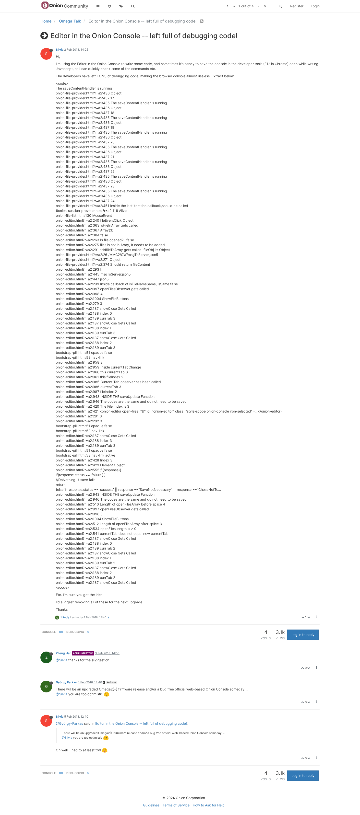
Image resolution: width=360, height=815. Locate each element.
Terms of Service (176, 805)
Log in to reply (302, 634)
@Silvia (61, 660)
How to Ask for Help (209, 805)
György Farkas (66, 682)
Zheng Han (63, 653)
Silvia (59, 49)
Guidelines (151, 805)
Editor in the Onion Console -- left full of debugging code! (141, 723)
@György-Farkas (69, 723)
